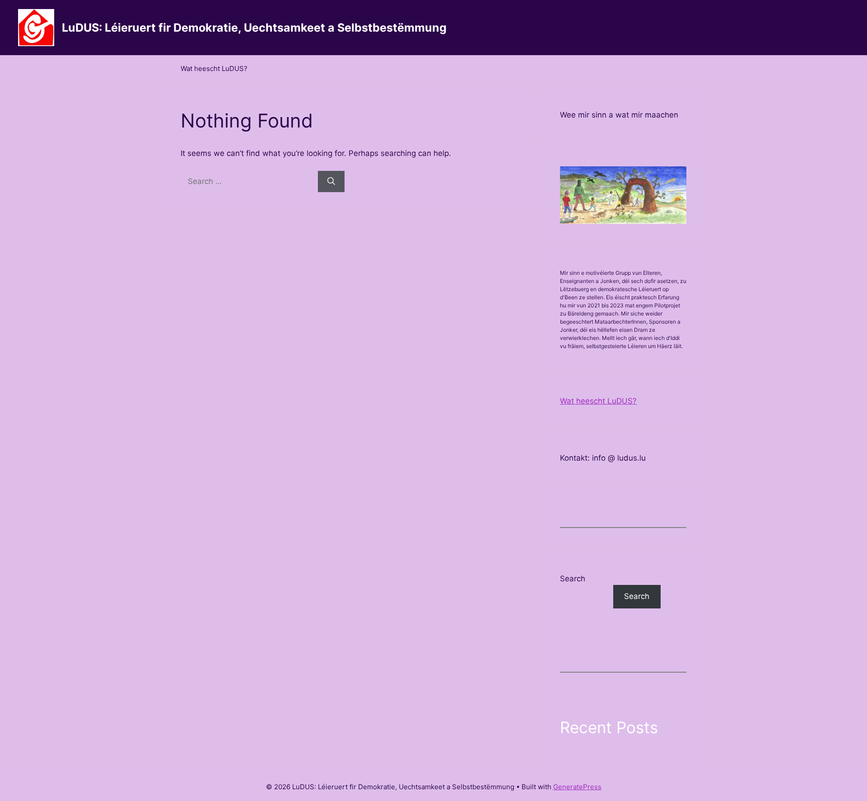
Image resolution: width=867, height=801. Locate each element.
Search (572, 578)
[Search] (331, 182)
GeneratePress (577, 786)
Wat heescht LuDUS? (214, 68)
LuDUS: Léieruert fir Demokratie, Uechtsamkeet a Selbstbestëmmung (254, 27)
